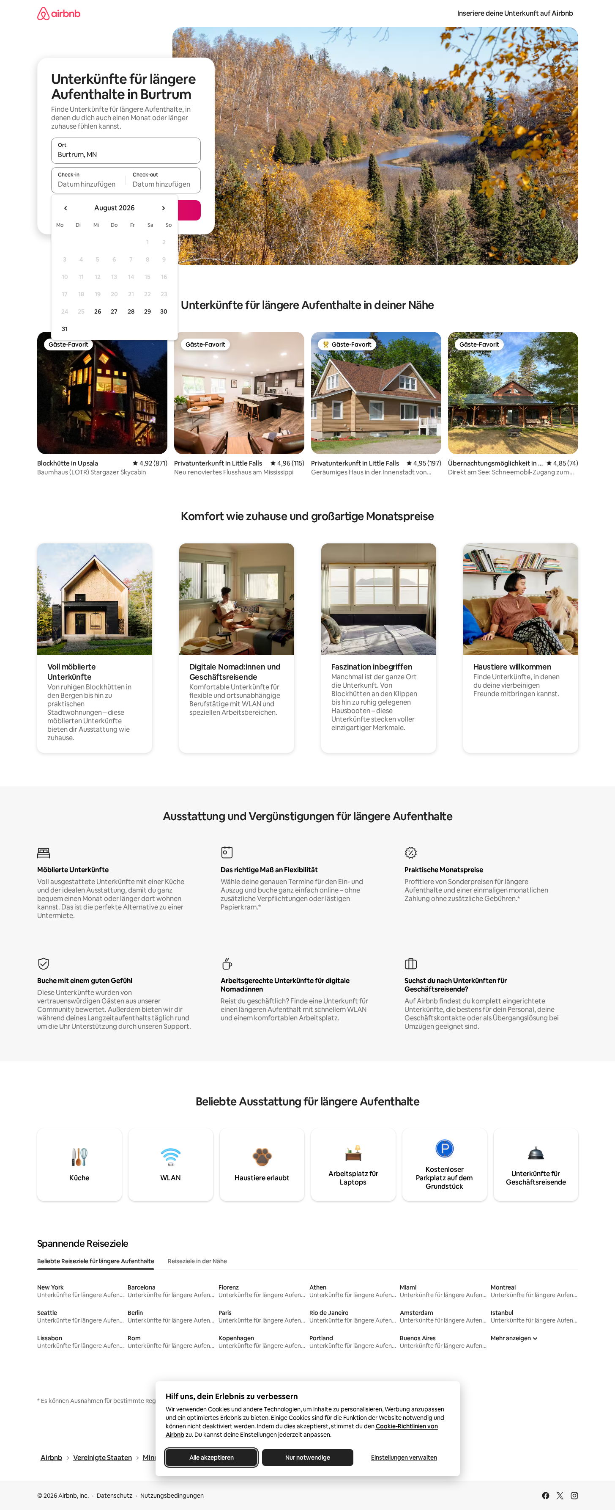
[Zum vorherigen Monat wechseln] (65, 208)
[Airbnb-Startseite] (58, 13)
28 (131, 311)
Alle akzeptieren (211, 1457)
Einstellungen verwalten (404, 1457)
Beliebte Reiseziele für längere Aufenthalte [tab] (95, 1261)
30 (163, 311)
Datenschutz (114, 1495)
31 (65, 329)
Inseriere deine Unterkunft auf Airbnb (515, 13)
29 (147, 311)
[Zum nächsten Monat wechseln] (163, 208)
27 (114, 311)
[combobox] (126, 154)
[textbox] (88, 184)
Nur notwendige (307, 1457)
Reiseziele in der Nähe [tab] (197, 1261)
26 (97, 311)
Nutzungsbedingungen (172, 1495)
